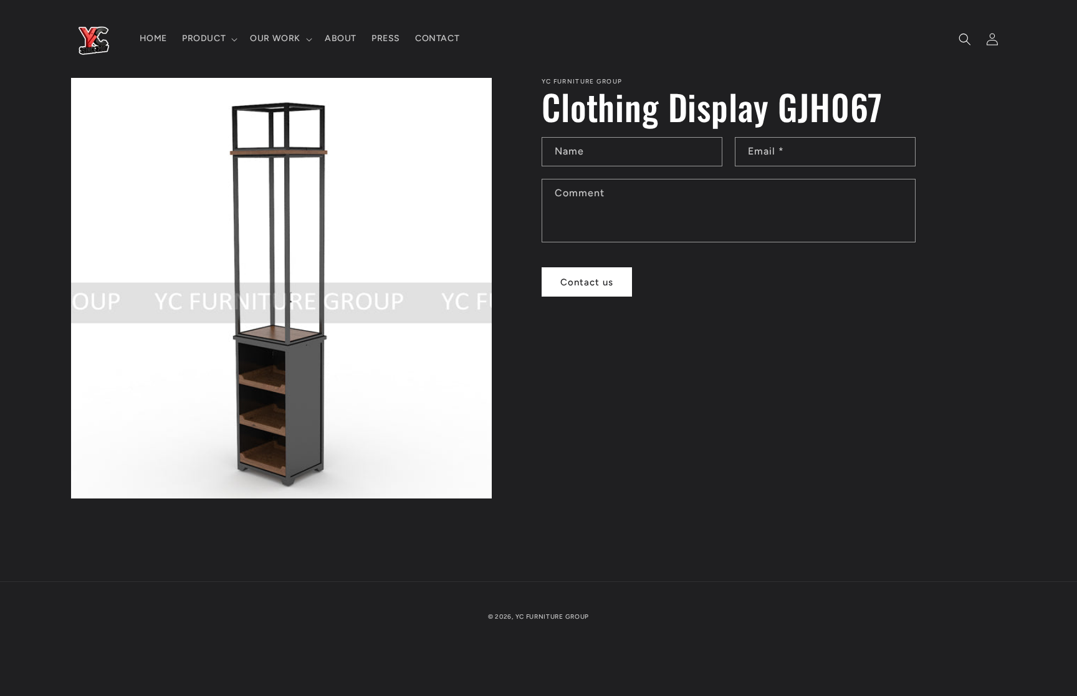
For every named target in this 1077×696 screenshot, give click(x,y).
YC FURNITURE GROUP (552, 617)
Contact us (586, 282)
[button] (208, 39)
